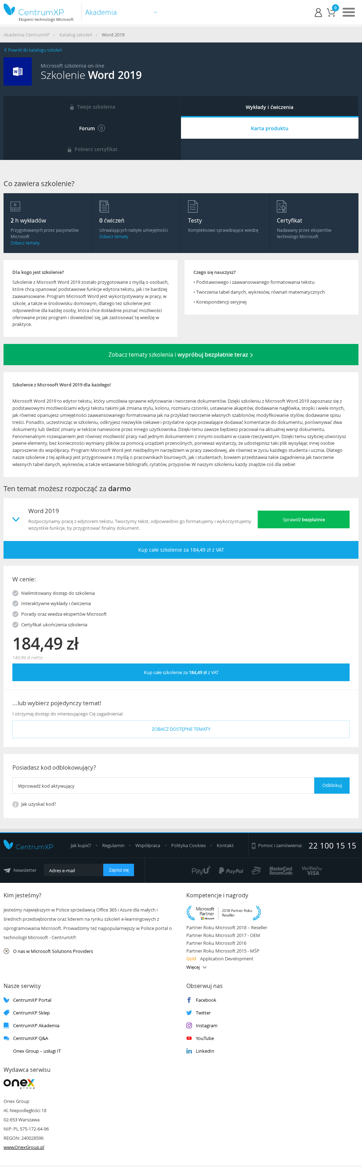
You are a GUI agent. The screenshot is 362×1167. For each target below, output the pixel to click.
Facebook (206, 1000)
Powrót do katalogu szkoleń (34, 50)
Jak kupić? (81, 845)
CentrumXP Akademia (36, 1025)
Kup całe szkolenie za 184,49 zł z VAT (181, 549)
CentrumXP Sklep (31, 1013)
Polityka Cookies (189, 845)
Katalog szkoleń (75, 34)
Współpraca (147, 845)
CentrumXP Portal (32, 1000)
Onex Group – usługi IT (37, 1051)
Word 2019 (113, 34)
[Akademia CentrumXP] (38, 9)
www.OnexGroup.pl (24, 1147)
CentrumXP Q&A (30, 1038)
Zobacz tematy (25, 243)
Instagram (206, 1025)
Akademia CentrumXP (27, 34)
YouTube (205, 1038)
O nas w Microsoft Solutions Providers (53, 951)
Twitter (203, 1013)
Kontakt (225, 845)
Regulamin (113, 845)
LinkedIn (205, 1051)
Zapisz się (119, 870)
